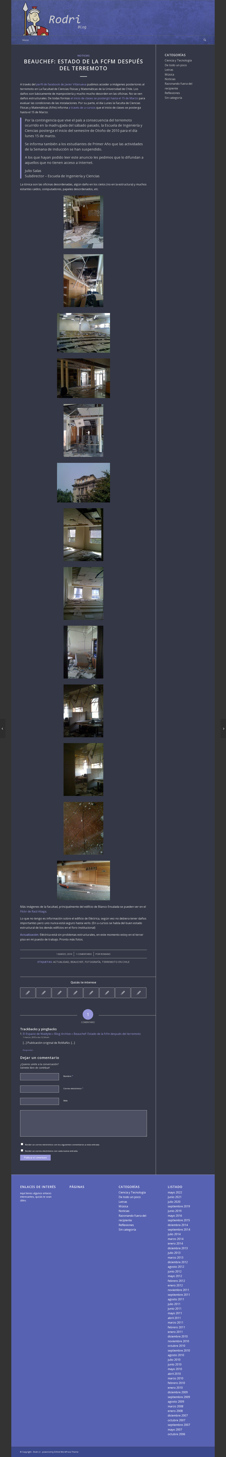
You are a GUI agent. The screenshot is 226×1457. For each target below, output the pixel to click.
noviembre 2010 (178, 1341)
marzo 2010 (175, 1378)
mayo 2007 (175, 1429)
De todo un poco (176, 65)
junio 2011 (175, 1309)
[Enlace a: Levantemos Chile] (122, 992)
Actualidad (61, 962)
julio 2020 (174, 1202)
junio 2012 (175, 1271)
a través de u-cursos (82, 108)
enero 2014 (175, 1243)
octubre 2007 (176, 1420)
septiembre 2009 (179, 1397)
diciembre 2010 (178, 1336)
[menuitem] (203, 40)
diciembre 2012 (178, 1262)
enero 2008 (175, 1411)
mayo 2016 (175, 1216)
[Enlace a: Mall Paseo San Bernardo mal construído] (107, 992)
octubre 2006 (176, 1434)
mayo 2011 (175, 1313)
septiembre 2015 (179, 1220)
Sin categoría (173, 98)
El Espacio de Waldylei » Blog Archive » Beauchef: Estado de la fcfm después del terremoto (82, 1034)
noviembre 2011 (178, 1290)
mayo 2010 (175, 1369)
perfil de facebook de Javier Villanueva (61, 84)
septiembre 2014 (179, 1229)
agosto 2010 (176, 1355)
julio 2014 (174, 1234)
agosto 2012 (176, 1267)
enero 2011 (175, 1332)
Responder (28, 1050)
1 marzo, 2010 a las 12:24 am (36, 1037)
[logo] (55, 17)
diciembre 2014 (178, 1225)
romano (106, 954)
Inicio (25, 40)
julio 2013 (174, 1253)
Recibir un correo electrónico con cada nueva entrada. (51, 1151)
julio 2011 (174, 1304)
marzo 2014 (175, 1239)
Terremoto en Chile (115, 962)
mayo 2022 (175, 1192)
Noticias (84, 55)
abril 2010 (174, 1374)
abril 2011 (174, 1318)
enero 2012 (175, 1285)
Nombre (68, 1076)
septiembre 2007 (179, 1425)
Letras (169, 70)
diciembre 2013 (178, 1248)
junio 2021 (175, 1197)
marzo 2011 (175, 1322)
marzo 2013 (175, 1257)
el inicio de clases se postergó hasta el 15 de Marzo (104, 98)
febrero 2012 (176, 1281)
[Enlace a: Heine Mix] (59, 992)
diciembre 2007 (178, 1415)
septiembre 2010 (179, 1350)
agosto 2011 (176, 1299)
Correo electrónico (73, 1088)
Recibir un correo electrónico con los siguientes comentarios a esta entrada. (62, 1144)
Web (65, 1100)
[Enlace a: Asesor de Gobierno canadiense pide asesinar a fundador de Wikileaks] (75, 992)
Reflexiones (172, 93)
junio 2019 (175, 1211)
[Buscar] (203, 40)
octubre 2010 (176, 1346)
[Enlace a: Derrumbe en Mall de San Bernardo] (43, 992)
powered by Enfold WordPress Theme (60, 1451)
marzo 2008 (175, 1406)
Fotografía (92, 962)
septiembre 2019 (179, 1206)
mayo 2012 (175, 1276)
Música (169, 74)
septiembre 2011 (179, 1295)
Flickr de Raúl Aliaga (33, 911)
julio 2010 (174, 1360)
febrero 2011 (176, 1327)
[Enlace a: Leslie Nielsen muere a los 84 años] (91, 992)
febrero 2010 (176, 1383)
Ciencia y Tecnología (178, 60)
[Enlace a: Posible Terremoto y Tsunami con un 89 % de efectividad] (138, 992)
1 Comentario (84, 954)
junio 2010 (175, 1364)
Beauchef (76, 962)
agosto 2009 (176, 1401)
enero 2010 (175, 1388)
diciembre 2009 (178, 1392)
